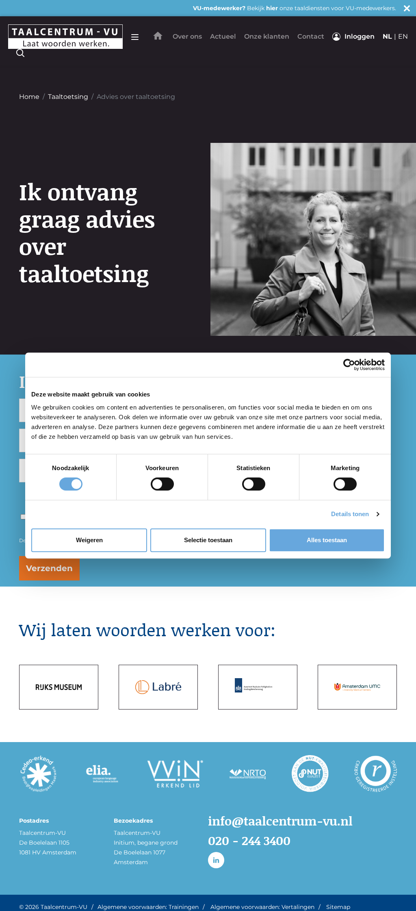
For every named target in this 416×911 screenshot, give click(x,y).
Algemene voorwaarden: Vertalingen (262, 907)
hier (272, 8)
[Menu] (135, 37)
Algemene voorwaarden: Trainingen (148, 907)
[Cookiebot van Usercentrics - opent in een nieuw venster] (349, 365)
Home (29, 97)
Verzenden (49, 568)
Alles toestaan (327, 540)
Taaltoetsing (68, 97)
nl (387, 36)
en (403, 36)
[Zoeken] (20, 53)
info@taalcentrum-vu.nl (280, 820)
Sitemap (338, 907)
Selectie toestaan (208, 540)
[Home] (158, 35)
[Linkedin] (216, 860)
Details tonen (350, 513)
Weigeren (89, 540)
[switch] (162, 484)
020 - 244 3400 (249, 840)
